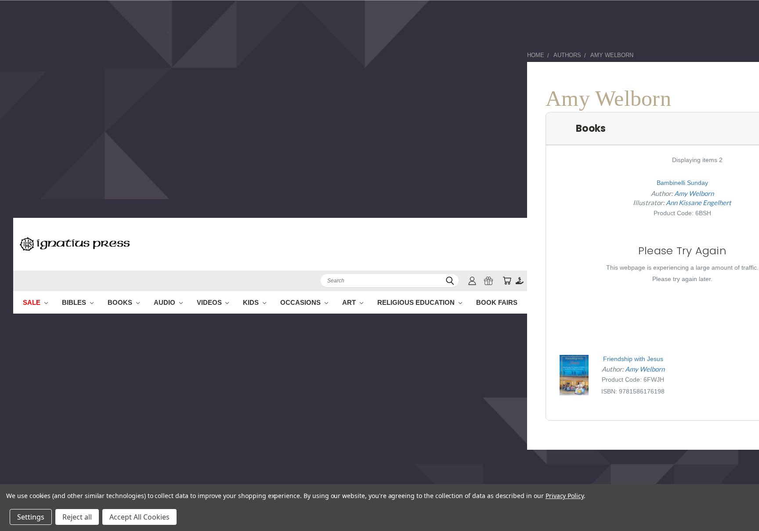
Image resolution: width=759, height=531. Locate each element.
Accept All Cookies (139, 517)
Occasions (301, 302)
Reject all (77, 517)
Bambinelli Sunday (682, 182)
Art (350, 302)
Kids (251, 302)
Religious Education (416, 302)
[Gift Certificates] (488, 281)
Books (121, 302)
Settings (30, 517)
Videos (210, 302)
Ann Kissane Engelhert (698, 202)
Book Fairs (496, 302)
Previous (736, 503)
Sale (32, 302)
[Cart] (506, 281)
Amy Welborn (694, 193)
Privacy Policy (565, 495)
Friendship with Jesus (633, 358)
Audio (165, 302)
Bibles (75, 302)
